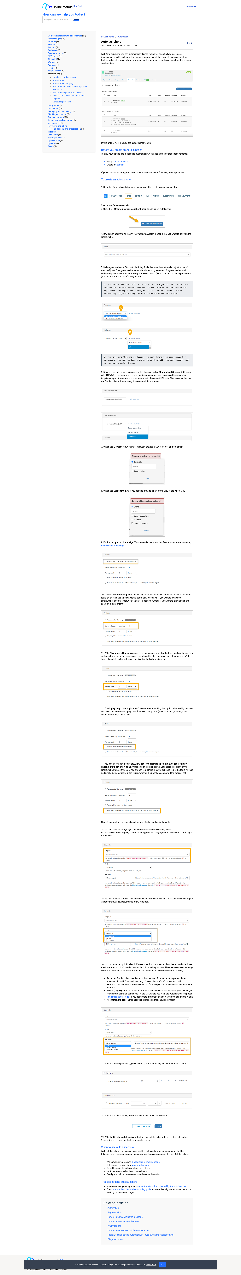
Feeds (52, 146)
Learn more (151, 1265)
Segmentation (56, 71)
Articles (53, 44)
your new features (141, 1165)
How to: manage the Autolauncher (68, 93)
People (52, 68)
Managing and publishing (61, 111)
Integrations (55, 105)
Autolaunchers (59, 80)
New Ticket (191, 7)
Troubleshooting (58, 117)
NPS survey (55, 56)
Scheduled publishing (62, 102)
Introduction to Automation (64, 77)
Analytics (53, 65)
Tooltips (53, 42)
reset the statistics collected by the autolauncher (162, 1186)
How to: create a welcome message (125, 1217)
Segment (119, 164)
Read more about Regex (118, 996)
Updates (53, 143)
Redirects (54, 50)
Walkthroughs (56, 39)
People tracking (120, 161)
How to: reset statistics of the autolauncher (128, 1230)
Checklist (54, 59)
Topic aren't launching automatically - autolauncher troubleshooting (140, 1235)
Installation (55, 108)
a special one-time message (146, 1162)
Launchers (54, 135)
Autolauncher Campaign (63, 83)
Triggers (53, 132)
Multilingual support (59, 114)
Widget (53, 62)
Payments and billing (59, 126)
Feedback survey (57, 53)
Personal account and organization (66, 129)
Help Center (78, 6)
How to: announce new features (123, 1221)
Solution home (107, 37)
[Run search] (76, 20)
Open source (55, 140)
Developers (55, 123)
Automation (55, 74)
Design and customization (62, 120)
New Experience (56, 138)
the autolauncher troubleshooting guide (132, 1189)
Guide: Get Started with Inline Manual (67, 36)
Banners (53, 47)
